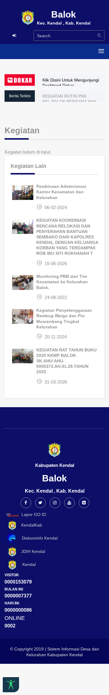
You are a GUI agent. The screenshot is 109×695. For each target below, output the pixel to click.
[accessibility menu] (11, 685)
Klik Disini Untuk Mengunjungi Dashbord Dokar (70, 83)
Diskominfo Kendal (38, 538)
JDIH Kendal (31, 551)
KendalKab (30, 525)
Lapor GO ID (33, 514)
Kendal (27, 564)
